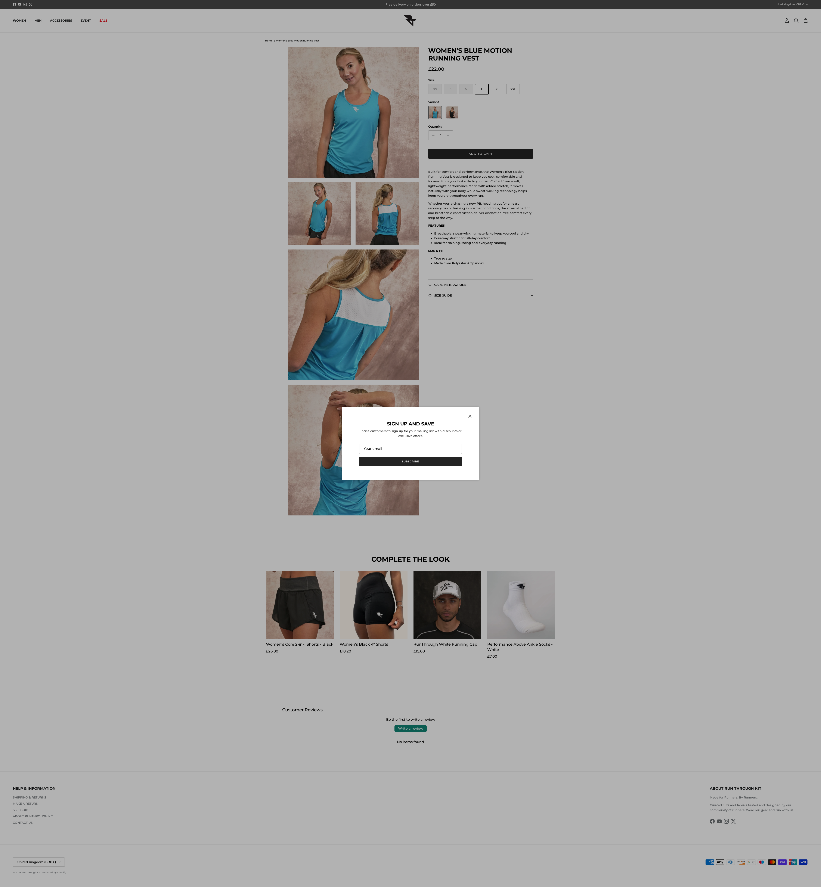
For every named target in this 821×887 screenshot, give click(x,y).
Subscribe (410, 461)
